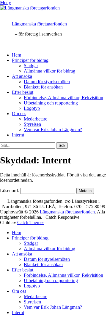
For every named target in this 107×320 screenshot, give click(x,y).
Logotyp (32, 108)
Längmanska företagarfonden (39, 23)
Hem (16, 54)
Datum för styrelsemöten (47, 81)
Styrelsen (32, 124)
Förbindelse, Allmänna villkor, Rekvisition (63, 97)
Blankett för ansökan (43, 86)
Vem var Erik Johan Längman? (53, 129)
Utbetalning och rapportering (51, 102)
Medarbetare (35, 118)
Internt (18, 134)
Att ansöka (22, 76)
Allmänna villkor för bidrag (49, 70)
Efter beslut (22, 92)
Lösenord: (10, 190)
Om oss (19, 113)
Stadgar (31, 65)
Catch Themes (30, 222)
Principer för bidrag (30, 60)
